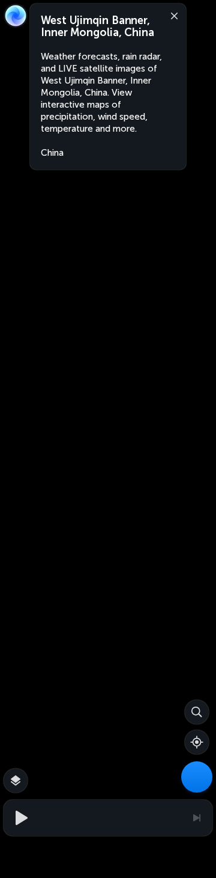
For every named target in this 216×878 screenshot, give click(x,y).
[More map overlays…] (16, 781)
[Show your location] (197, 742)
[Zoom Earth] (16, 16)
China (52, 153)
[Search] (197, 712)
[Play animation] (20, 818)
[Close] (171, 15)
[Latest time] (196, 818)
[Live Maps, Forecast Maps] (196, 777)
